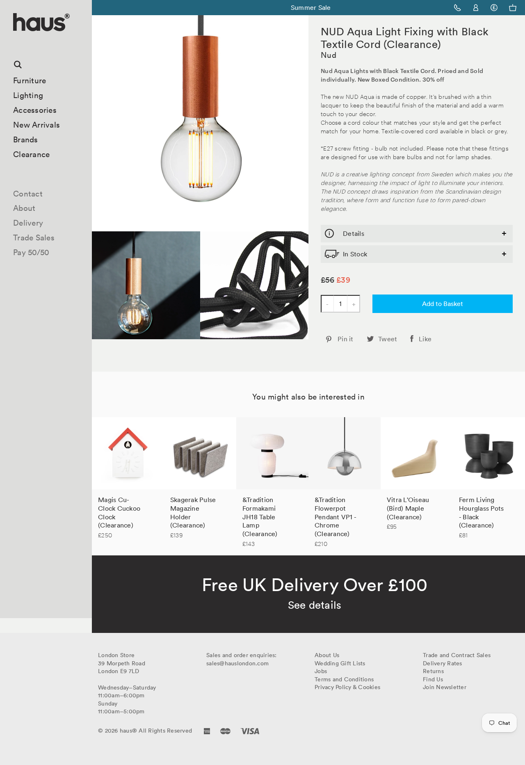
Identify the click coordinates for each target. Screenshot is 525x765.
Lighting (28, 95)
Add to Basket (442, 303)
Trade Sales (34, 237)
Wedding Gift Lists (340, 663)
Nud (328, 55)
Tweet (387, 339)
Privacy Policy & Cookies (347, 687)
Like (425, 339)
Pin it (346, 339)
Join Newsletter (444, 687)
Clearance (31, 154)
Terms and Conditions (344, 679)
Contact (28, 194)
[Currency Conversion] (494, 7)
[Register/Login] (476, 7)
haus (16, 41)
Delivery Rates (442, 663)
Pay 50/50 (31, 252)
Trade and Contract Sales (457, 655)
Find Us (433, 679)
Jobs (321, 671)
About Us (327, 655)
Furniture (29, 80)
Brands (25, 139)
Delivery (28, 223)
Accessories (35, 110)
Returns (433, 671)
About (24, 208)
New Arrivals (36, 125)
